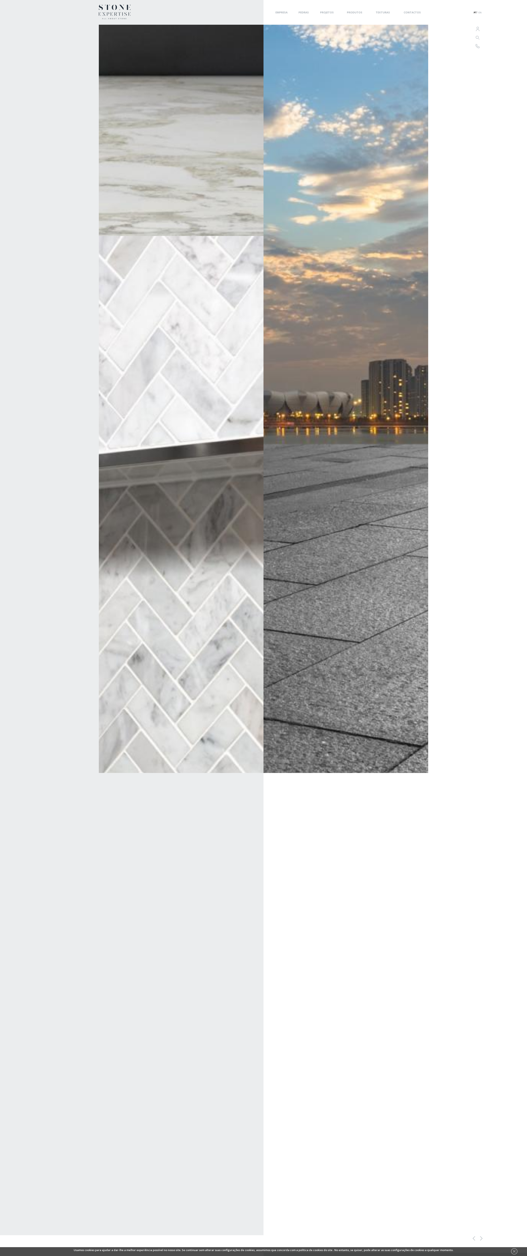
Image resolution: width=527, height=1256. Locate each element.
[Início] (115, 18)
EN (480, 12)
